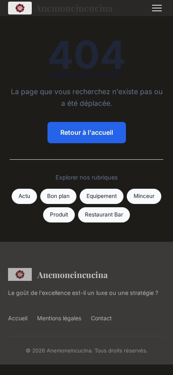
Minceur (144, 196)
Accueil (17, 318)
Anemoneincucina (74, 8)
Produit (59, 214)
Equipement (101, 196)
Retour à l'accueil (86, 132)
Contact (101, 318)
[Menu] (157, 8)
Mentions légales (59, 318)
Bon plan (58, 196)
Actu (24, 196)
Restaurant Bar (104, 214)
